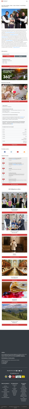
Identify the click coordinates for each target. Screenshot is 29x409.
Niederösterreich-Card (24, 395)
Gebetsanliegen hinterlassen (15, 66)
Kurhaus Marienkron (23, 399)
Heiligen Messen (14, 144)
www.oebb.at (4, 363)
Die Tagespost (14, 388)
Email (21, 56)
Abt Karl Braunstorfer (23, 391)
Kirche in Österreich (14, 390)
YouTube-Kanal (14, 159)
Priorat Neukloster (23, 389)
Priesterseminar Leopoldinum (5, 391)
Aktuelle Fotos (14, 280)
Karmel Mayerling (23, 390)
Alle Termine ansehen (14, 184)
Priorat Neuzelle (23, 387)
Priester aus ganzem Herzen (14, 257)
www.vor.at (6, 361)
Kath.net (14, 395)
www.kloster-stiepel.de (9, 40)
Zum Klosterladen (14, 234)
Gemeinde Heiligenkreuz (23, 398)
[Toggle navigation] (27, 1)
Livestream (5, 390)
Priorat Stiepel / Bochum (23, 388)
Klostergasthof (5, 389)
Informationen (14, 212)
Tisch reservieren (14, 302)
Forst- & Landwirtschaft (14, 324)
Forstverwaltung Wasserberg (5, 397)
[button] (1, 407)
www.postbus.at (5, 362)
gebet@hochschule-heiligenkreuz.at (17, 164)
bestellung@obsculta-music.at (14, 34)
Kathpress (14, 389)
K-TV (14, 387)
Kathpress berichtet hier (16, 47)
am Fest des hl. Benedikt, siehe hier (10, 32)
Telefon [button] (8, 56)
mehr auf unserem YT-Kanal (15, 101)
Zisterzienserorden (14, 391)
